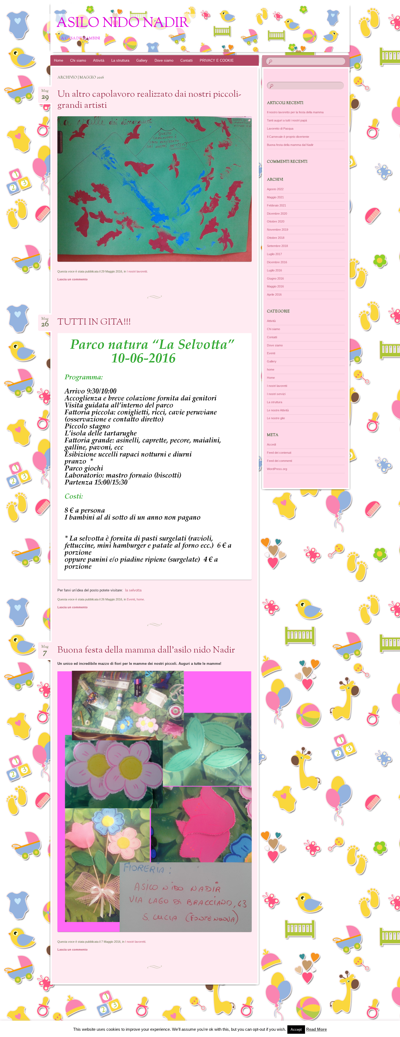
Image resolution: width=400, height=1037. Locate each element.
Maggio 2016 (275, 286)
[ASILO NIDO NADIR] (210, 27)
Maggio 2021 (275, 197)
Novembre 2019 (277, 229)
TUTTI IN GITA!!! (94, 322)
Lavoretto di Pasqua (280, 128)
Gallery (141, 60)
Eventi (131, 599)
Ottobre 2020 (275, 221)
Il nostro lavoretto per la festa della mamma (295, 112)
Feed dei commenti (279, 460)
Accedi (271, 444)
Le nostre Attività (278, 410)
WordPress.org (277, 469)
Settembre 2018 (277, 245)
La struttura (120, 60)
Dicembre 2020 (277, 213)
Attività (98, 60)
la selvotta (133, 590)
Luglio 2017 (274, 254)
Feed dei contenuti (279, 452)
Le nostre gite (276, 418)
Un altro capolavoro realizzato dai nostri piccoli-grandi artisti (149, 100)
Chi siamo (78, 60)
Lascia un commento (72, 279)
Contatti (186, 60)
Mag (45, 92)
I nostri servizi (276, 394)
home (140, 599)
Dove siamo (164, 60)
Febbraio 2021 (276, 205)
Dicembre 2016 (277, 262)
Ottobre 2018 (275, 237)
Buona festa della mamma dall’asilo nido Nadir (146, 650)
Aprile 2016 (274, 294)
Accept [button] (296, 1029)
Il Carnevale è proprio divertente (288, 136)
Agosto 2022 (275, 189)
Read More (316, 1029)
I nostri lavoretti (137, 271)
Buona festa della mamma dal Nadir (290, 144)
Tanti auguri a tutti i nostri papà (287, 120)
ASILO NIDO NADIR (122, 23)
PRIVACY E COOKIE (217, 60)
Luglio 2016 (274, 270)
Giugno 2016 (275, 278)
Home (58, 60)
